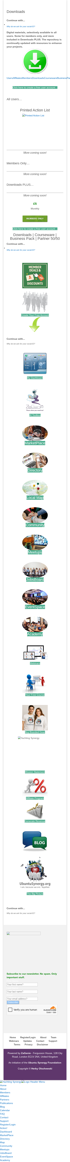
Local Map (35, 498)
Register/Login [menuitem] (8, 1124)
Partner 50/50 (49, 238)
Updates (27, 1041)
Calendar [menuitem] (5, 1110)
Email (10, 995)
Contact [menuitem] (4, 1117)
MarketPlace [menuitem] (6, 1135)
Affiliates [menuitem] (4, 1096)
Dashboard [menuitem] (6, 1131)
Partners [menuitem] (4, 1099)
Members (27, 78)
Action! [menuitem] (3, 1128)
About (43, 1037)
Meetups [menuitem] (4, 1149)
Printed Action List (35, 110)
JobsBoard (35, 579)
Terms (17, 1044)
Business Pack (22, 238)
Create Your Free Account (35, 315)
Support (53, 1041)
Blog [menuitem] (2, 1106)
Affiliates (17, 78)
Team (53, 1037)
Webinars (35, 663)
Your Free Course (35, 694)
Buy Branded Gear (35, 732)
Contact (40, 1041)
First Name (13, 981)
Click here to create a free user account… (35, 87)
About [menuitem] (3, 1089)
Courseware (50, 78)
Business (62, 78)
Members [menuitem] (5, 1092)
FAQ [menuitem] (2, 1113)
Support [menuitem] (4, 1121)
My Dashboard (35, 377)
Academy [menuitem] (5, 1160)
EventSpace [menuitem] (6, 1156)
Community (35, 525)
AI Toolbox (35, 415)
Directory (35, 470)
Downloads (38, 78)
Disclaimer (42, 1044)
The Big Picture (35, 893)
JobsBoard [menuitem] (6, 1153)
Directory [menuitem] (5, 1138)
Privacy (28, 1044)
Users (10, 78)
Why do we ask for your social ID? (21, 26)
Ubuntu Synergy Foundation (44, 1062)
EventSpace (35, 607)
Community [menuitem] (6, 1146)
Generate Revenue (35, 821)
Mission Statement (35, 772)
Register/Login (28, 1037)
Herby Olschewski (41, 1068)
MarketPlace (35, 443)
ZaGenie (26, 1053)
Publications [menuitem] (6, 1103)
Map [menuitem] (2, 1142)
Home (13, 1037)
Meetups (35, 552)
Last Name (12, 988)
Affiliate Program (35, 798)
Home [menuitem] (3, 1085)
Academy (35, 634)
